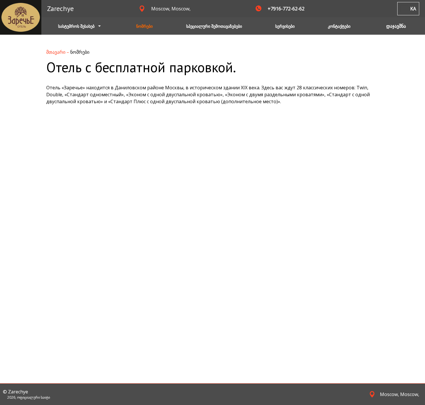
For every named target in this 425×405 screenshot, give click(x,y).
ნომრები (144, 26)
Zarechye (60, 8)
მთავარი (56, 52)
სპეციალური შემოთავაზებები (214, 26)
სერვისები (285, 26)
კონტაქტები (339, 26)
